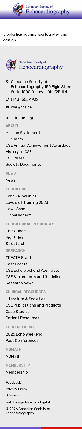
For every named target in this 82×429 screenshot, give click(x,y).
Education (16, 189)
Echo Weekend (20, 327)
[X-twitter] (7, 118)
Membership (18, 365)
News (11, 173)
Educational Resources (30, 224)
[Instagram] (15, 118)
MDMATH (14, 349)
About (12, 126)
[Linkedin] (31, 118)
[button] (73, 25)
